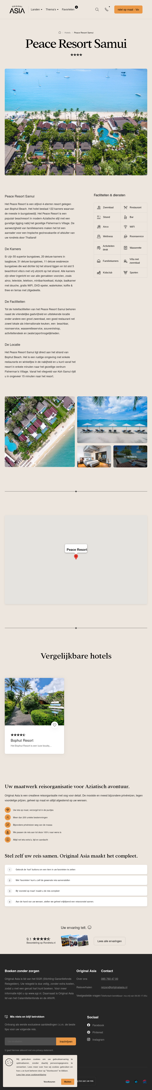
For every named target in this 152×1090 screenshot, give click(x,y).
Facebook (98, 1025)
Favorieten (69, 8)
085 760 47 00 (109, 979)
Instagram (98, 1039)
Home (60, 32)
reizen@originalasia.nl (114, 987)
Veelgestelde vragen (88, 995)
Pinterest (97, 1032)
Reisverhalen (84, 987)
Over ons (81, 979)
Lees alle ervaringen (110, 941)
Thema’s (51, 9)
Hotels (68, 32)
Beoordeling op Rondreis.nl (41, 942)
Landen (35, 9)
